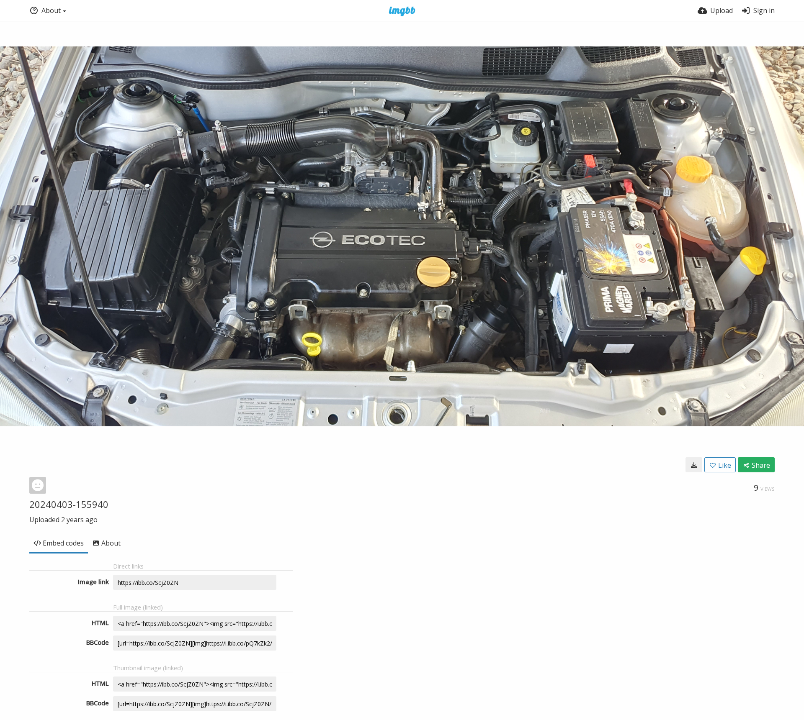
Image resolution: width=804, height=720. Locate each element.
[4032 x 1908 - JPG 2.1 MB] (693, 464)
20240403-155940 (68, 504)
